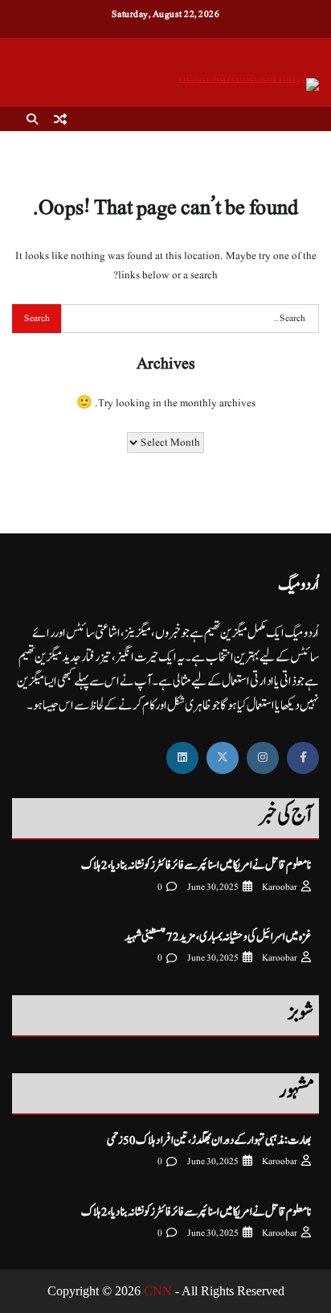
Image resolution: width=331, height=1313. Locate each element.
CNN (158, 1291)
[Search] (32, 119)
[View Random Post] (60, 119)
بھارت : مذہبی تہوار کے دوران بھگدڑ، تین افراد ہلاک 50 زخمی (209, 1140)
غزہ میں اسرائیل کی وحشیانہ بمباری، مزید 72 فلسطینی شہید (218, 937)
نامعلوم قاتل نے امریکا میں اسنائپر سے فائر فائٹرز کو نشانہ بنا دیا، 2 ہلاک (196, 865)
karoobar (279, 887)
